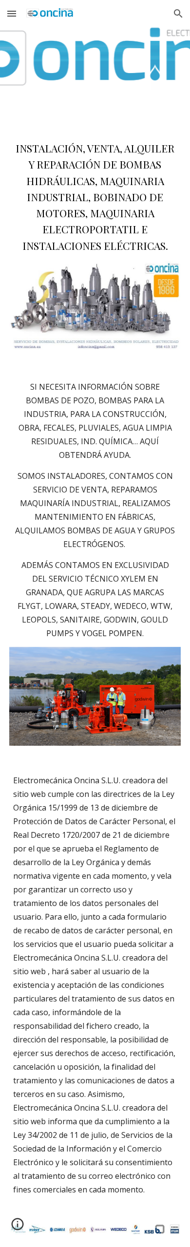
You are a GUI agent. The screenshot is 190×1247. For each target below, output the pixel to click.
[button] (11, 13)
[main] (95, 197)
